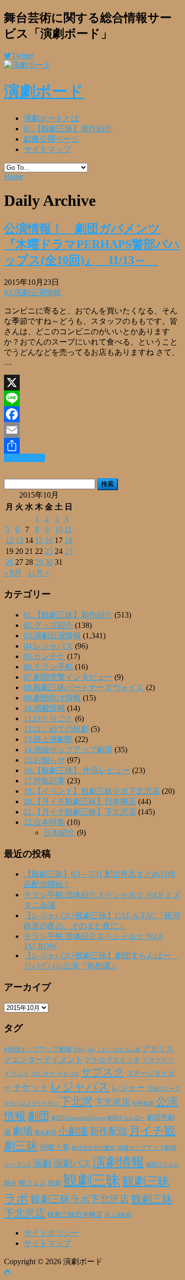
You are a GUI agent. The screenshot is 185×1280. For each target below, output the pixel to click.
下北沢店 (112, 1102)
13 (19, 540)
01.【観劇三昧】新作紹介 (68, 128)
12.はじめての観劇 (56, 729)
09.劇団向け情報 (52, 698)
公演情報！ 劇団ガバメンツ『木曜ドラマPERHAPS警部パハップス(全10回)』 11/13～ (92, 244)
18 (69, 540)
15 (39, 540)
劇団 (38, 1116)
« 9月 (13, 573)
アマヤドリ (158, 1060)
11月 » (38, 573)
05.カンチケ (44, 656)
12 (9, 540)
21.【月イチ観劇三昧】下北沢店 (80, 812)
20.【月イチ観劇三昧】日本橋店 (80, 801)
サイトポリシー (51, 1233)
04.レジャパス (48, 646)
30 (49, 562)
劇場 (23, 1130)
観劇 (54, 1183)
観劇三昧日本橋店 (75, 1214)
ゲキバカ (68, 1074)
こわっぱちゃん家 (118, 1049)
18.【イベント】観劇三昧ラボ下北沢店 (92, 791)
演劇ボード (44, 91)
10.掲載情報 (44, 708)
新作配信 (108, 1131)
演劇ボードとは (51, 118)
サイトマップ (47, 149)
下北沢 (76, 1102)
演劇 (42, 1163)
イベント (17, 1073)
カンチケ (43, 1073)
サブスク (102, 1072)
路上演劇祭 (118, 1215)
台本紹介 (59, 832)
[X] (92, 382)
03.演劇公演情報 (32, 292)
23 (49, 551)
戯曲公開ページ (51, 139)
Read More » (24, 458)
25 (69, 551)
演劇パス (72, 1163)
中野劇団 (143, 1103)
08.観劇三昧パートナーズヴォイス (84, 687)
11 (68, 529)
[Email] (92, 430)
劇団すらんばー (126, 1118)
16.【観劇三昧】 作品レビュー (77, 770)
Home (13, 176)
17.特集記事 (44, 780)
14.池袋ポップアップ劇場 (68, 749)
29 (39, 562)
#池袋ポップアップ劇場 (38, 1049)
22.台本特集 (44, 822)
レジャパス (80, 1086)
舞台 (10, 1183)
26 (9, 562)
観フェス (32, 1183)
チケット (30, 1087)
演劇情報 (118, 1162)
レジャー (128, 1087)
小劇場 (73, 1130)
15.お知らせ (44, 760)
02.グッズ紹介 (48, 625)
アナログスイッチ (112, 1060)
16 (49, 540)
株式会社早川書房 (93, 1148)
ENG (79, 1049)
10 (59, 529)
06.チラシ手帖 (48, 666)
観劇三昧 (91, 1180)
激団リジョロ (162, 1164)
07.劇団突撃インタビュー (68, 677)
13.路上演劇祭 (48, 739)
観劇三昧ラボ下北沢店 (80, 1199)
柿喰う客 (55, 1147)
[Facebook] (92, 414)
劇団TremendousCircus (78, 1118)
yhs (91, 1049)
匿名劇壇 (45, 1132)
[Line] (92, 398)
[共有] (92, 446)
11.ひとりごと (48, 718)
